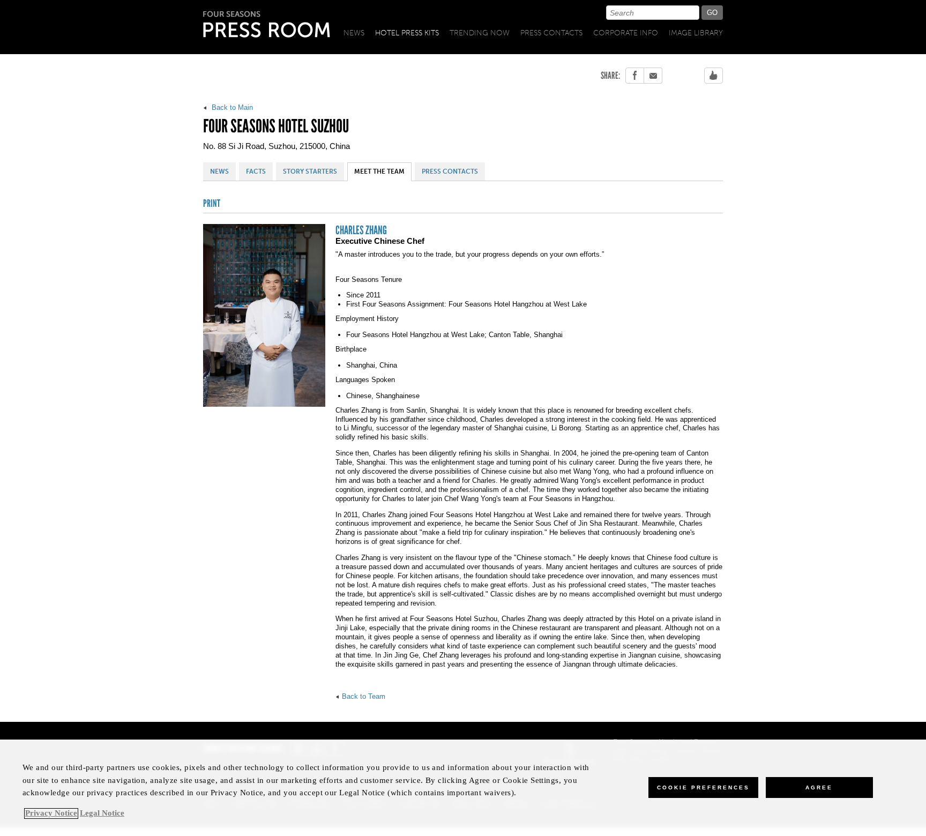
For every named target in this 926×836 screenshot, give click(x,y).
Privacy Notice (51, 813)
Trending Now (480, 33)
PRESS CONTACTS (450, 171)
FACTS (256, 171)
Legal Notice (102, 813)
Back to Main (231, 107)
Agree (819, 787)
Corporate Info (625, 33)
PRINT (211, 204)
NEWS (219, 171)
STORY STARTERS (310, 171)
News (353, 33)
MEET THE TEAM (379, 171)
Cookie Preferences (703, 787)
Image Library (696, 33)
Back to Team (363, 696)
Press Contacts (551, 33)
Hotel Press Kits (407, 33)
